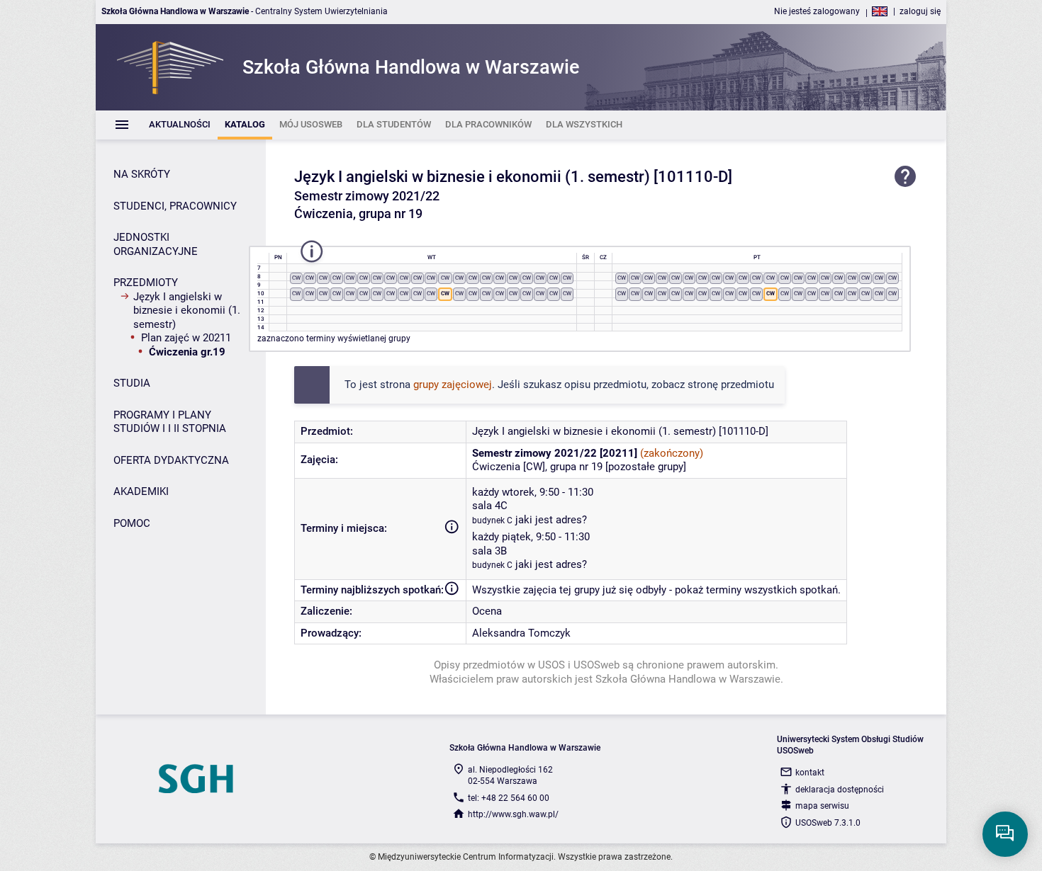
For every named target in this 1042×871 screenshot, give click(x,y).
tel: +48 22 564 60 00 (508, 798)
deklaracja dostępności (839, 790)
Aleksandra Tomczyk (521, 633)
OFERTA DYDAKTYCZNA (171, 460)
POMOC (131, 523)
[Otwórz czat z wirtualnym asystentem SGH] (1005, 834)
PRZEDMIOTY (145, 282)
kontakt (809, 773)
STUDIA (131, 383)
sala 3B (489, 551)
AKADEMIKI (141, 491)
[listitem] (180, 125)
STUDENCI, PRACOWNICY (175, 206)
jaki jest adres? (551, 519)
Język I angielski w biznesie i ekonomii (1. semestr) (186, 310)
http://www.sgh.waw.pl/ (513, 814)
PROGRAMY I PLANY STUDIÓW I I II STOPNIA (169, 422)
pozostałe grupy (645, 466)
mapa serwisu (822, 806)
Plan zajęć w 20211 (186, 337)
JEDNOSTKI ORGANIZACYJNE (155, 244)
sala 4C (490, 505)
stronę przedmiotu (731, 384)
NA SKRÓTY (141, 174)
